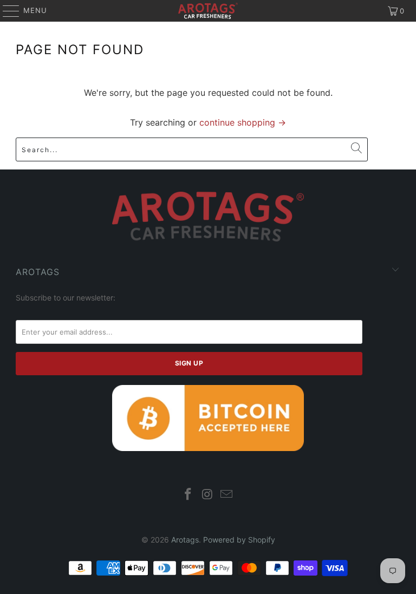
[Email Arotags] (227, 495)
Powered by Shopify (239, 539)
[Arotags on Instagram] (207, 495)
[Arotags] (208, 11)
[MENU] (6, 11)
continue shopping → (242, 122)
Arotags (185, 539)
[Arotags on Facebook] (188, 495)
